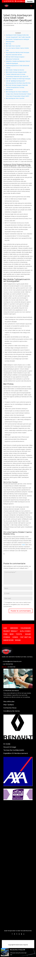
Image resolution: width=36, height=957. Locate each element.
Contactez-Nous (9, 708)
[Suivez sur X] (17, 934)
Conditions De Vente (11, 711)
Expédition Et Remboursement (15, 753)
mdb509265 (9, 23)
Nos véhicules (8, 701)
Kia (30, 637)
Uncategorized (27, 23)
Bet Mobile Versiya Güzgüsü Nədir (16, 72)
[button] (32, 953)
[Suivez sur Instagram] (14, 934)
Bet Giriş (8, 44)
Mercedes (14, 628)
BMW (11, 634)
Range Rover (8, 640)
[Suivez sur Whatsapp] (24, 934)
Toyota (19, 634)
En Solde (6, 744)
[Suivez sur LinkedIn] (19, 934)
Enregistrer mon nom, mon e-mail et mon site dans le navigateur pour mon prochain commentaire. (17, 604)
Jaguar (28, 634)
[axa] (18, 785)
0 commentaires (9, 25)
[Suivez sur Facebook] (12, 934)
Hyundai (6, 637)
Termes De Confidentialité (13, 750)
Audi (5, 628)
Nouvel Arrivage (9, 747)
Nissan (18, 640)
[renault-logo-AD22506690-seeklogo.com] (18, 739)
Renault (14, 631)
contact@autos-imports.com (12, 661)
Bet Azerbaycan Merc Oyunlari (15, 98)
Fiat (22, 637)
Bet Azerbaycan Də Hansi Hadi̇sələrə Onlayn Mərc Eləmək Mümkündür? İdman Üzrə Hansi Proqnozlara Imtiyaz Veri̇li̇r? (18, 94)
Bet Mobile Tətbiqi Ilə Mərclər (15, 70)
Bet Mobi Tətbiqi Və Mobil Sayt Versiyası (18, 78)
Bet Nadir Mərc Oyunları (13, 46)
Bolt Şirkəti (9, 89)
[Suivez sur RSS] (21, 934)
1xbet (23, 544)
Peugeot (6, 631)
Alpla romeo (25, 631)
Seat (26, 637)
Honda (15, 637)
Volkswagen (26, 628)
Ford (5, 634)
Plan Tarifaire (8, 705)
